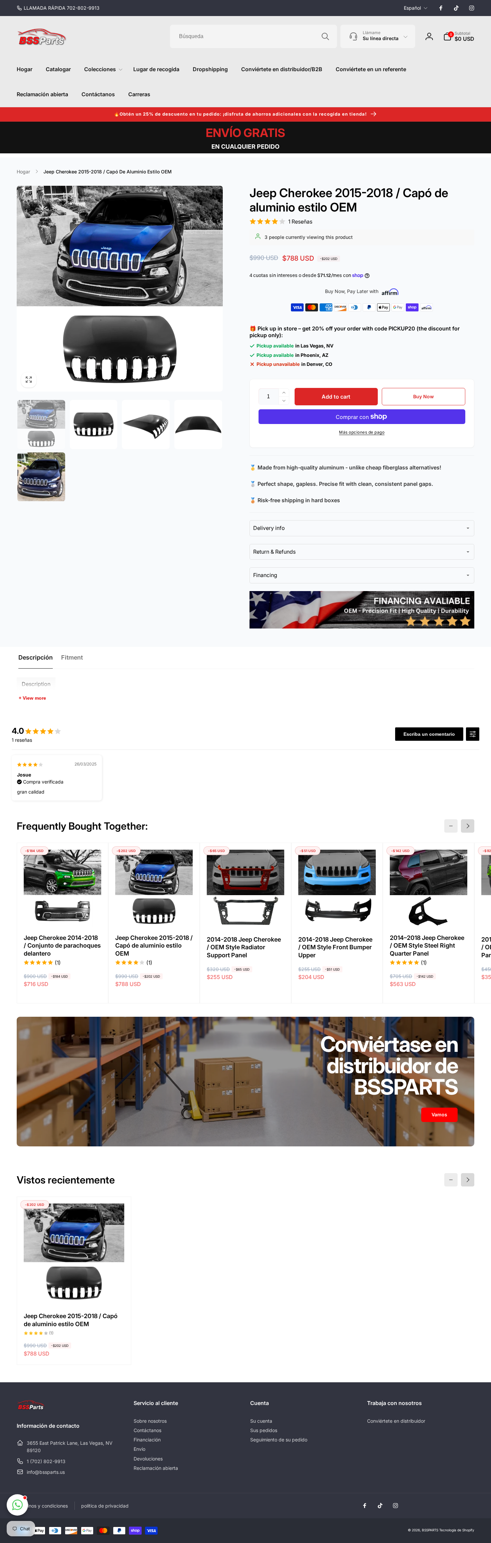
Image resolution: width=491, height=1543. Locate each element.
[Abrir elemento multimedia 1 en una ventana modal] (120, 289)
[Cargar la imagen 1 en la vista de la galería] (41, 424)
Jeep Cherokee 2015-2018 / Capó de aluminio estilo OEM (154, 945)
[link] (58, 8)
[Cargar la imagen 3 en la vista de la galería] (146, 424)
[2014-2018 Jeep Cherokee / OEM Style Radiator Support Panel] (245, 914)
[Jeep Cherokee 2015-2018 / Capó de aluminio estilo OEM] (154, 914)
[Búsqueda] (325, 36)
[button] (458, 36)
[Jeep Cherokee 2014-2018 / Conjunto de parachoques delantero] (62, 914)
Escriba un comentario (429, 734)
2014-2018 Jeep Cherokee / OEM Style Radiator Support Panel (244, 947)
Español (412, 8)
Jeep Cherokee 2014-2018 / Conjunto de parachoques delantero (62, 945)
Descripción (35, 657)
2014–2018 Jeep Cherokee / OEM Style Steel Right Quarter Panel (427, 945)
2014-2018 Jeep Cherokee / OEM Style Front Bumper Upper (335, 947)
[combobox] (253, 36)
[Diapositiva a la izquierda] (451, 826)
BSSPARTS (430, 1530)
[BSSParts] (31, 1408)
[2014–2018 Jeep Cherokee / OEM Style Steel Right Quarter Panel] (429, 914)
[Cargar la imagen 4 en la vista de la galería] (198, 424)
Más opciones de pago (361, 432)
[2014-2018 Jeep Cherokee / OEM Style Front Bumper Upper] (337, 914)
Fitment (72, 657)
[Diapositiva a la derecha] (467, 826)
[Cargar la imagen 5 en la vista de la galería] (41, 477)
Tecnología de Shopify (456, 1530)
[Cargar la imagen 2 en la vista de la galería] (94, 424)
